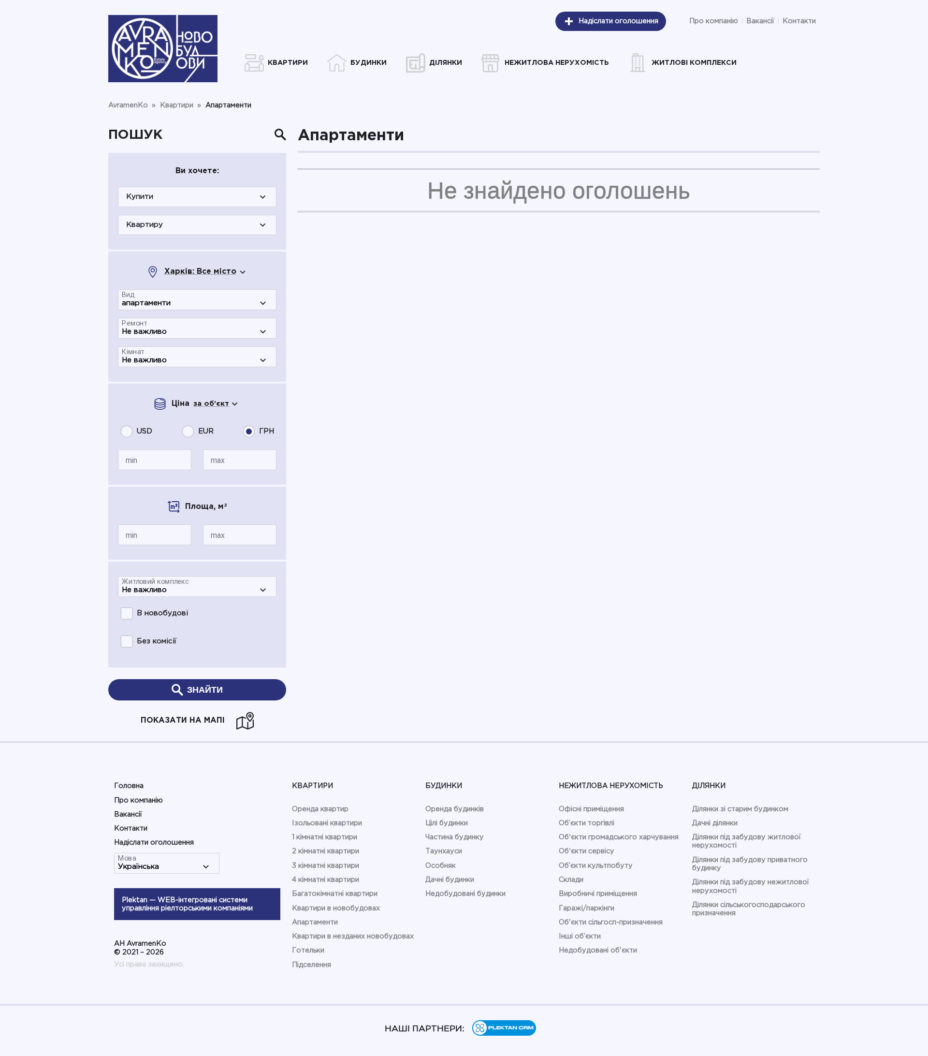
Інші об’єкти (580, 936)
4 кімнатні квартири (325, 880)
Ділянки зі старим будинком (740, 809)
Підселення (311, 965)
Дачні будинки (449, 880)
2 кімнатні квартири (325, 851)
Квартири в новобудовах (336, 908)
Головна (129, 786)
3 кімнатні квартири (325, 866)
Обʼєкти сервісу (586, 851)
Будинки (443, 786)
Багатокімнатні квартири (334, 894)
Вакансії (760, 21)
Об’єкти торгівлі (586, 823)
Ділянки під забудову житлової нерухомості (746, 841)
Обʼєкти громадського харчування (619, 837)
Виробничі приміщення (598, 894)
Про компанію (713, 21)
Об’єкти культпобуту (596, 866)
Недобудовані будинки (465, 894)
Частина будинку (454, 837)
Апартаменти (315, 922)
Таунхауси (443, 851)
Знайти (205, 690)
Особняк (440, 866)
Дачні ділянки (715, 823)
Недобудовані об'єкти (598, 950)
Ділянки (708, 786)
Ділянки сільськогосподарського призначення (748, 909)
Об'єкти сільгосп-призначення (611, 922)
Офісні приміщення (591, 809)
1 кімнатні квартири (324, 837)
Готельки (308, 950)
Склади (571, 880)
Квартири (312, 786)
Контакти (799, 21)
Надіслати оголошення (618, 21)
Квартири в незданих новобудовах (353, 936)
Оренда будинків (454, 809)
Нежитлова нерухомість (611, 786)
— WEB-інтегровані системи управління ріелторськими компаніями (187, 904)
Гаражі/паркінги (586, 908)
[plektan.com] (504, 1033)
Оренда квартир (320, 809)
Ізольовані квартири (327, 823)
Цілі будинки (446, 823)
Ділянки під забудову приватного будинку (750, 864)
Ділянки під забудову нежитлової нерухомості (750, 886)
